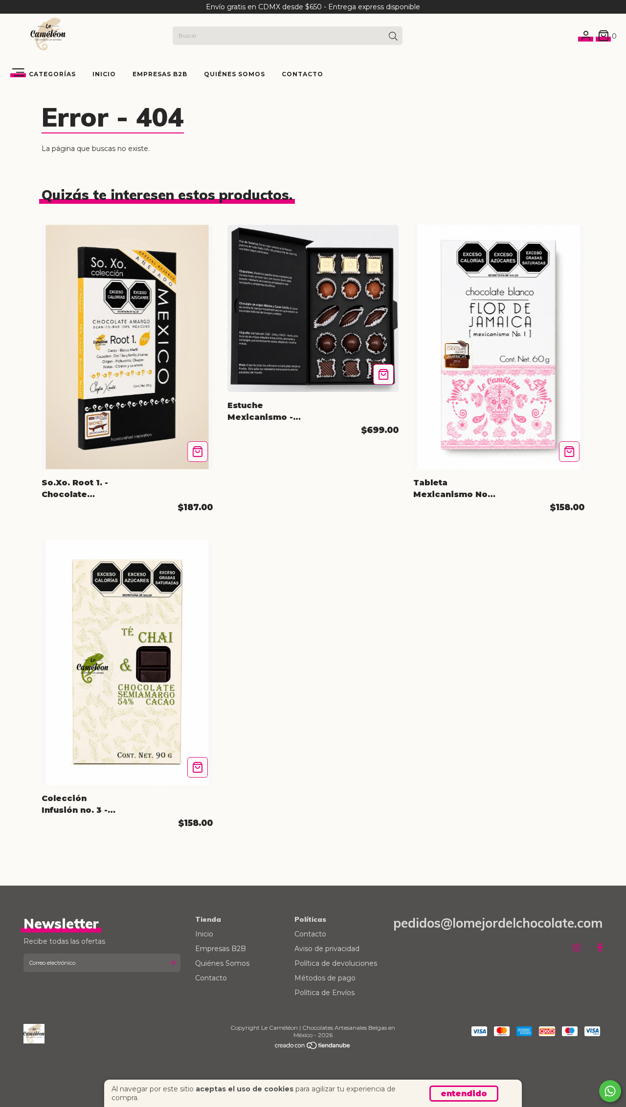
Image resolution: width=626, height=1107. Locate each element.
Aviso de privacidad (326, 948)
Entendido (464, 1093)
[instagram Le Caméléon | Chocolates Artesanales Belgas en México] (577, 948)
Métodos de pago (325, 978)
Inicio (104, 74)
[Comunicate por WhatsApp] (610, 1091)
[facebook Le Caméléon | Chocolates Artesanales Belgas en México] (600, 948)
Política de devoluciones (335, 963)
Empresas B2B (160, 74)
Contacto (302, 74)
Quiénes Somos (234, 74)
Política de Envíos (324, 992)
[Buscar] (393, 36)
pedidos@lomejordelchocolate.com (498, 923)
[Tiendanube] (313, 1047)
